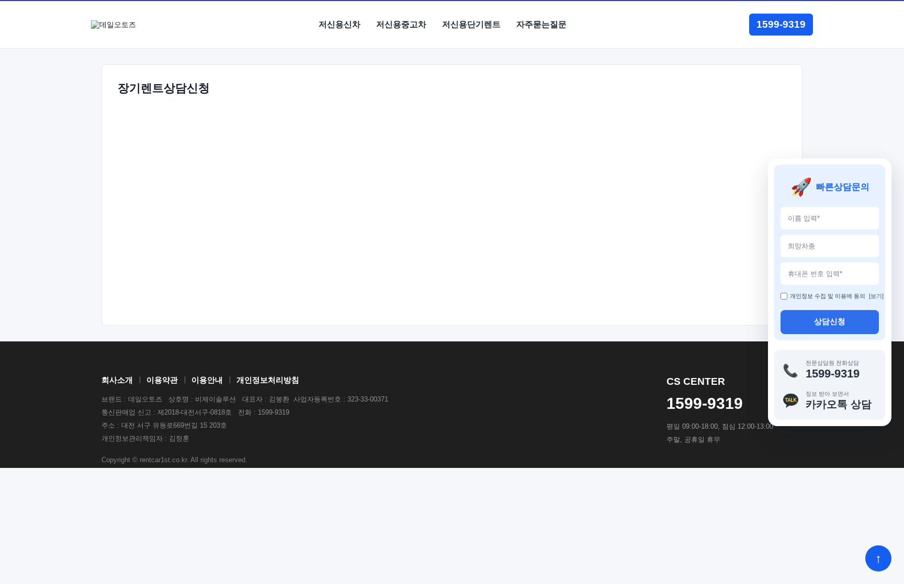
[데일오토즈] (113, 24)
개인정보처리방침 (267, 380)
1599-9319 (781, 24)
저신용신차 (339, 24)
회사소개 (117, 380)
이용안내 (207, 380)
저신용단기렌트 (471, 24)
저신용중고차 (401, 24)
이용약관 (162, 380)
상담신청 (829, 321)
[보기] (876, 296)
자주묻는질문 (541, 24)
